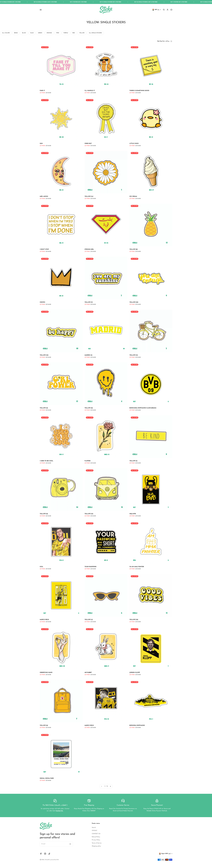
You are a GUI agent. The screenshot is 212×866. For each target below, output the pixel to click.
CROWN (42, 302)
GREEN (40, 33)
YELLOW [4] (89, 619)
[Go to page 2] (110, 786)
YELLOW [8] (133, 249)
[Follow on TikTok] (49, 854)
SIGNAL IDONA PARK (47, 778)
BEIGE (16, 33)
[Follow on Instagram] (45, 854)
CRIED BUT (88, 143)
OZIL (41, 566)
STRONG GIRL (89, 249)
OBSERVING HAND (46, 672)
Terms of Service (96, 843)
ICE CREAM (133, 196)
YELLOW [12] (133, 619)
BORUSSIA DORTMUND (137, 725)
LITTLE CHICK (134, 143)
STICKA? (94, 830)
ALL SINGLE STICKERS (95, 33)
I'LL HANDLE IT (90, 90)
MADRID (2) (88, 355)
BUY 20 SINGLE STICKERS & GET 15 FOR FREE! (17, 1)
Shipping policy (96, 846)
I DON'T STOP (44, 249)
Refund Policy (96, 837)
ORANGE (49, 33)
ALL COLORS (6, 33)
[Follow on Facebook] (41, 854)
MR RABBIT (88, 672)
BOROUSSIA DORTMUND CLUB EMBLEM (142, 408)
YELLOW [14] (89, 196)
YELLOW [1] (133, 461)
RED (73, 33)
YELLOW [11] (133, 355)
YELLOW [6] (44, 725)
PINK (57, 33)
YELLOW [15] (44, 355)
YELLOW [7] (89, 302)
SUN (41, 143)
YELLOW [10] (133, 302)
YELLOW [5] (44, 513)
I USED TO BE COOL (46, 461)
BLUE (32, 33)
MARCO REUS (44, 619)
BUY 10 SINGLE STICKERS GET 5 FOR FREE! (82, 1)
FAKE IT (42, 90)
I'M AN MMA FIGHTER (136, 566)
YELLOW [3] (44, 408)
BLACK (24, 33)
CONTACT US (96, 833)
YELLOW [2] (89, 408)
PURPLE (66, 33)
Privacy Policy (96, 840)
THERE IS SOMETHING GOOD (139, 90)
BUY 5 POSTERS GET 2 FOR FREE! (50, 1)
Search (94, 827)
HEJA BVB (132, 513)
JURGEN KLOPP (134, 672)
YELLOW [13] (89, 513)
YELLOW (81, 33)
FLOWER (87, 461)
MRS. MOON (44, 196)
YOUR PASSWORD (90, 566)
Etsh (57, 859)
